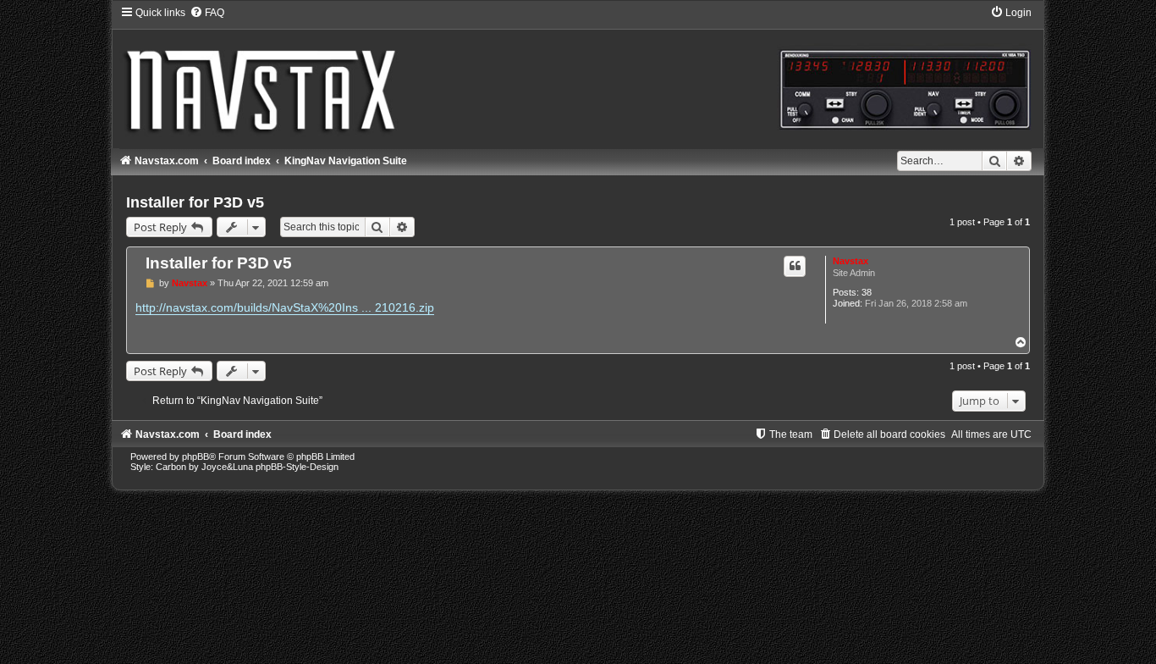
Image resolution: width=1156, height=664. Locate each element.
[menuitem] (207, 13)
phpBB (195, 456)
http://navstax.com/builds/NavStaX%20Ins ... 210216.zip (284, 307)
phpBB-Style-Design (297, 467)
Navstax (850, 261)
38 (866, 292)
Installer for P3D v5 (195, 202)
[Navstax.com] (578, 76)
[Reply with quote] (795, 266)
